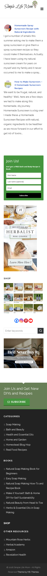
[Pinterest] (26, 321)
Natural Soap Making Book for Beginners (22, 471)
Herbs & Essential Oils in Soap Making (22, 510)
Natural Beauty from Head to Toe (24, 502)
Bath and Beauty (15, 429)
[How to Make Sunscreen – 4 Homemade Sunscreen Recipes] (8, 84)
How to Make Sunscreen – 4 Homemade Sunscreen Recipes (28, 85)
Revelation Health (16, 554)
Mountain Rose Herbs (18, 539)
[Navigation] (41, 9)
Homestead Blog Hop (18, 444)
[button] (40, 331)
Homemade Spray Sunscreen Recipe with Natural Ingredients (26, 28)
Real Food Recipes (16, 449)
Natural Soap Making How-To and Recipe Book (24, 486)
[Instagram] (21, 321)
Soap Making (13, 424)
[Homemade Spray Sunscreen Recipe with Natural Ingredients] (8, 28)
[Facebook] (16, 321)
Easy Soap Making (16, 478)
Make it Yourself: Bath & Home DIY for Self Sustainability (23, 495)
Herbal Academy (15, 544)
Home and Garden (16, 439)
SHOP (7, 523)
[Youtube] (31, 321)
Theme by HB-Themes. (28, 572)
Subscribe (23, 195)
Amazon (10, 549)
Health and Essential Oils (20, 434)
